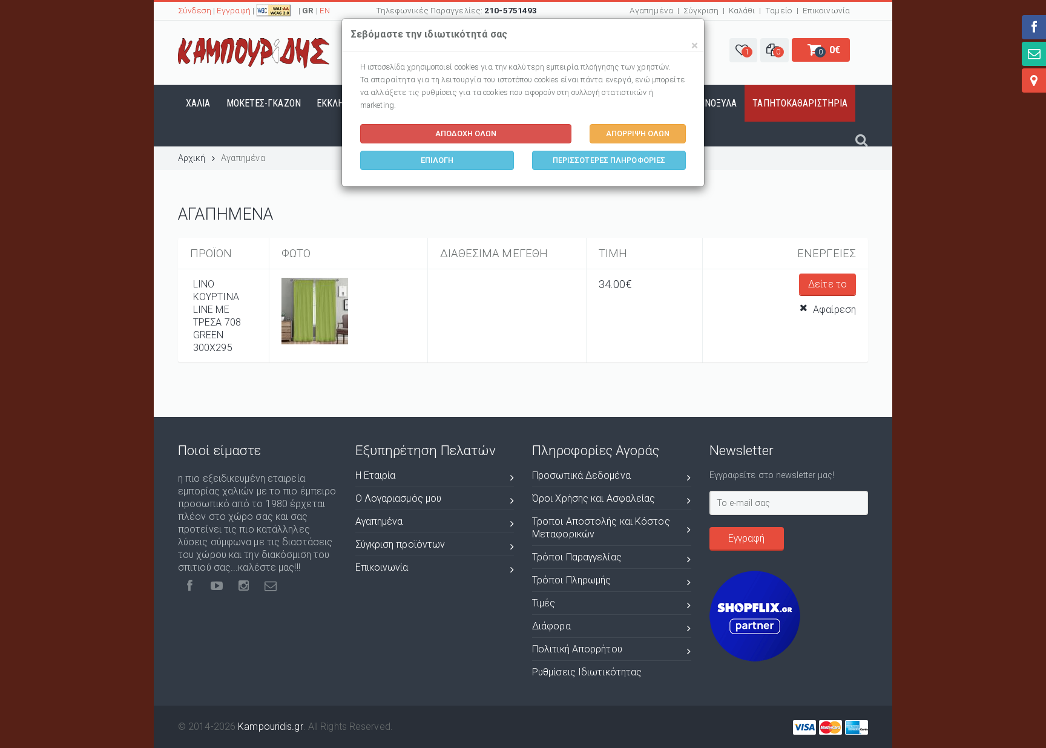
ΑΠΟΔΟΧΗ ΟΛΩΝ (465, 133)
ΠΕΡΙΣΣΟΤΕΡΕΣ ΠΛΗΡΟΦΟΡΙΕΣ (609, 160)
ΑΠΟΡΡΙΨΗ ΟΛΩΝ (637, 133)
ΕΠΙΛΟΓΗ (437, 160)
